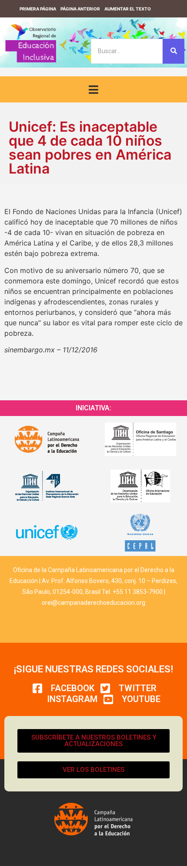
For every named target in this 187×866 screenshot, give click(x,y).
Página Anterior (80, 8)
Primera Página (38, 8)
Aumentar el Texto (127, 8)
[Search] (173, 51)
